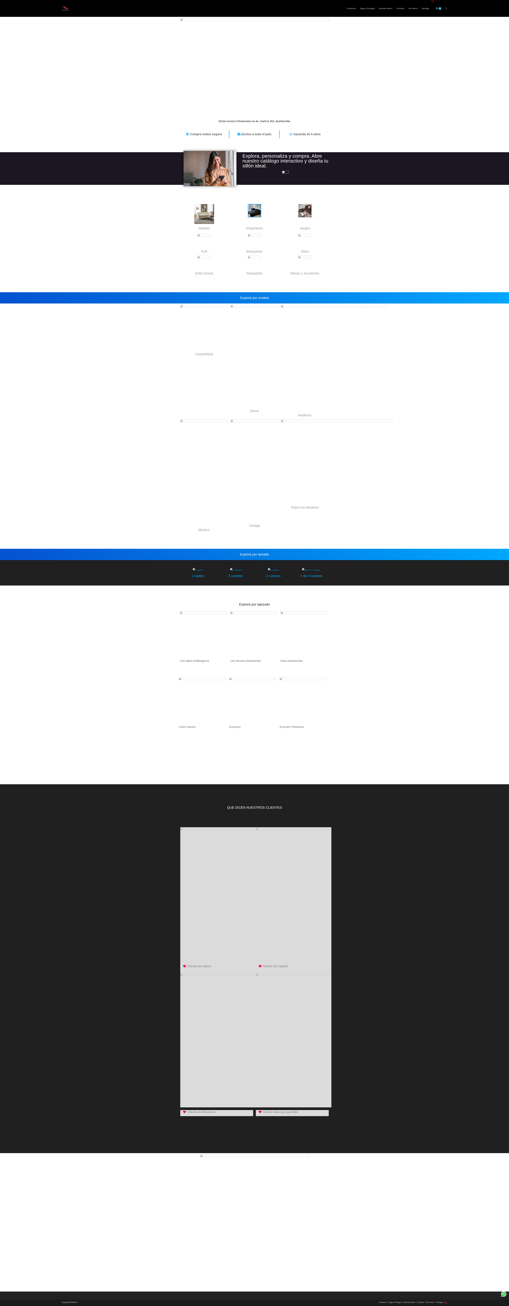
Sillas (305, 251)
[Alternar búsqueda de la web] (446, 8)
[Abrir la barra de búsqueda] (432, 1)
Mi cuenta (430, 1302)
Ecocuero (234, 726)
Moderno (304, 415)
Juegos (304, 228)
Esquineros (254, 228)
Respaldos (254, 273)
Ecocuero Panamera (292, 726)
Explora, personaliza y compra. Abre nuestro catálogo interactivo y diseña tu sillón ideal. (285, 161)
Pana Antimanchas (292, 660)
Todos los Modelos (305, 507)
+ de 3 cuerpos (311, 576)
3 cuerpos (273, 576)
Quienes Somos (409, 1302)
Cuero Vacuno (187, 726)
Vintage (254, 525)
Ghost (254, 411)
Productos (383, 1302)
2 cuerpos (235, 576)
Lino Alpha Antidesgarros (194, 660)
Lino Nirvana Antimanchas (245, 660)
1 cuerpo (197, 576)
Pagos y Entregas (395, 1302)
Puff (204, 251)
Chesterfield (204, 354)
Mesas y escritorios (304, 273)
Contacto (421, 1302)
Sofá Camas (204, 273)
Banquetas (254, 251)
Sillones (204, 228)
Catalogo (439, 1302)
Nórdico (204, 530)
